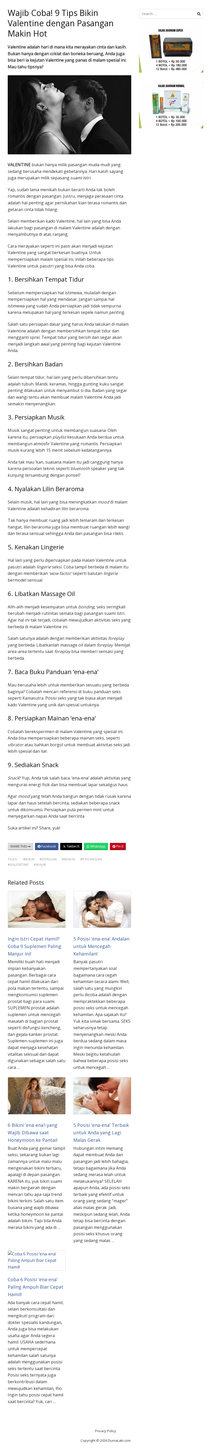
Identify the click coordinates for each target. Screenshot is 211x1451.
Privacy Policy (105, 1431)
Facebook (48, 846)
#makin (68, 859)
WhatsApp (98, 846)
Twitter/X (73, 846)
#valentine (18, 864)
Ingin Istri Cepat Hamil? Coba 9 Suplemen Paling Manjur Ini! (34, 946)
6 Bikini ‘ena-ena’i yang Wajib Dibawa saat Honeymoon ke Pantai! (32, 1132)
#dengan (48, 859)
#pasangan (91, 859)
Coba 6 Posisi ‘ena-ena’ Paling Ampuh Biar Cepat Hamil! (35, 1286)
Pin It (119, 846)
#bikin (29, 859)
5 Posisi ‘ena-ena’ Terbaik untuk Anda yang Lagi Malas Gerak (101, 1132)
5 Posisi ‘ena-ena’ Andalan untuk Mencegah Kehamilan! (101, 946)
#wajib (40, 864)
